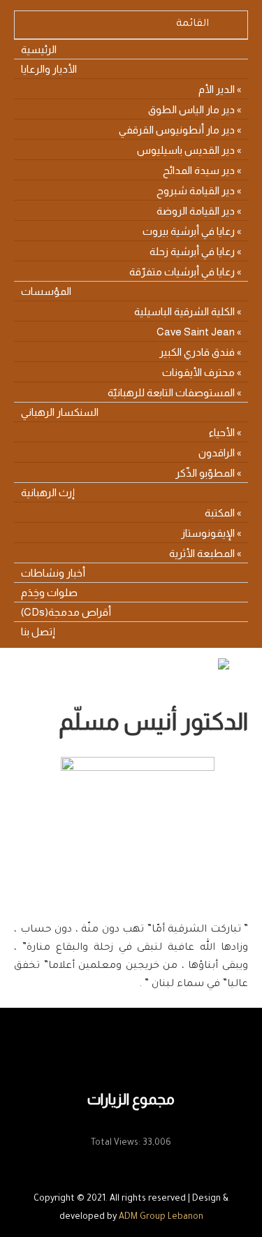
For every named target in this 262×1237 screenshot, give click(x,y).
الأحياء (222, 432)
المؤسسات (46, 291)
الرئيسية (39, 49)
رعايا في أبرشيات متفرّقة (182, 271)
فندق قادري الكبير (197, 352)
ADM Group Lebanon (161, 1217)
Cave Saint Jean (196, 332)
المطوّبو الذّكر (205, 473)
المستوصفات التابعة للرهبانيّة (171, 392)
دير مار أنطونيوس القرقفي (177, 130)
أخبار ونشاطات (53, 573)
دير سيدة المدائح (199, 170)
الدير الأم (216, 89)
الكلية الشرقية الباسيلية (184, 311)
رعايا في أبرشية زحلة (192, 251)
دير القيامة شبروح (196, 190)
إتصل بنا (38, 631)
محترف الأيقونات (198, 372)
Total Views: (117, 1143)
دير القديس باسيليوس (186, 150)
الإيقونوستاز (208, 533)
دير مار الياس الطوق (191, 109)
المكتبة (220, 513)
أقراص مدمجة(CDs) (66, 612)
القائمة (192, 24)
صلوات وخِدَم (49, 592)
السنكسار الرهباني (60, 412)
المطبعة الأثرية (202, 553)
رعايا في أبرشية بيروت (189, 231)
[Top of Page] (222, 1207)
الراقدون (216, 452)
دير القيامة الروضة (196, 211)
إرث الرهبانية (48, 492)
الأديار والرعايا (49, 69)
